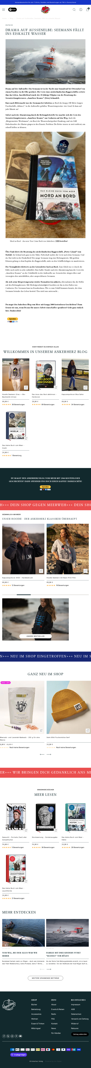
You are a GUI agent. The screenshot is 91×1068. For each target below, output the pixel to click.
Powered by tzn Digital (53, 1061)
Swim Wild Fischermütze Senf (58, 737)
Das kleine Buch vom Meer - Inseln (13, 446)
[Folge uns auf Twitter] (8, 1036)
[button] (42, 754)
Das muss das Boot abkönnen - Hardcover (44, 395)
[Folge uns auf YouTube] (20, 1036)
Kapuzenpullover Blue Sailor (73, 394)
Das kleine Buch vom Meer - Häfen (73, 838)
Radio (14, 9)
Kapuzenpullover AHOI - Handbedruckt (17, 578)
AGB (73, 1009)
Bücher (34, 1004)
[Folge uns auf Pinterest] (16, 1036)
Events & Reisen (57, 1009)
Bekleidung (36, 1009)
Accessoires (36, 1014)
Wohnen (34, 1019)
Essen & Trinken (37, 1023)
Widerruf (74, 1023)
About (53, 1004)
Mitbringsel (36, 1028)
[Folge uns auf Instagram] (12, 1036)
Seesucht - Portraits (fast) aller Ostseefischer (14, 838)
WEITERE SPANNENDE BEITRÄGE (45, 978)
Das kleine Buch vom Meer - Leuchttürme (13, 889)
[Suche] (74, 9)
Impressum (75, 1004)
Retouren (74, 1028)
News (53, 1028)
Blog (11, 18)
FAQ (53, 1019)
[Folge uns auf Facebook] (4, 1036)
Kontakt (54, 1023)
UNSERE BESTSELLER (36, 636)
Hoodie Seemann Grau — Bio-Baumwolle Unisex (14, 395)
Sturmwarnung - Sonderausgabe (44, 837)
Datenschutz (76, 1014)
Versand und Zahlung (80, 1019)
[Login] (81, 10)
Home (4, 18)
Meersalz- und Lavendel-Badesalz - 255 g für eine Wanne (20, 738)
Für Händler (56, 1033)
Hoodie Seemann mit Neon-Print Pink (61, 578)
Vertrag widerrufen (80, 1034)
